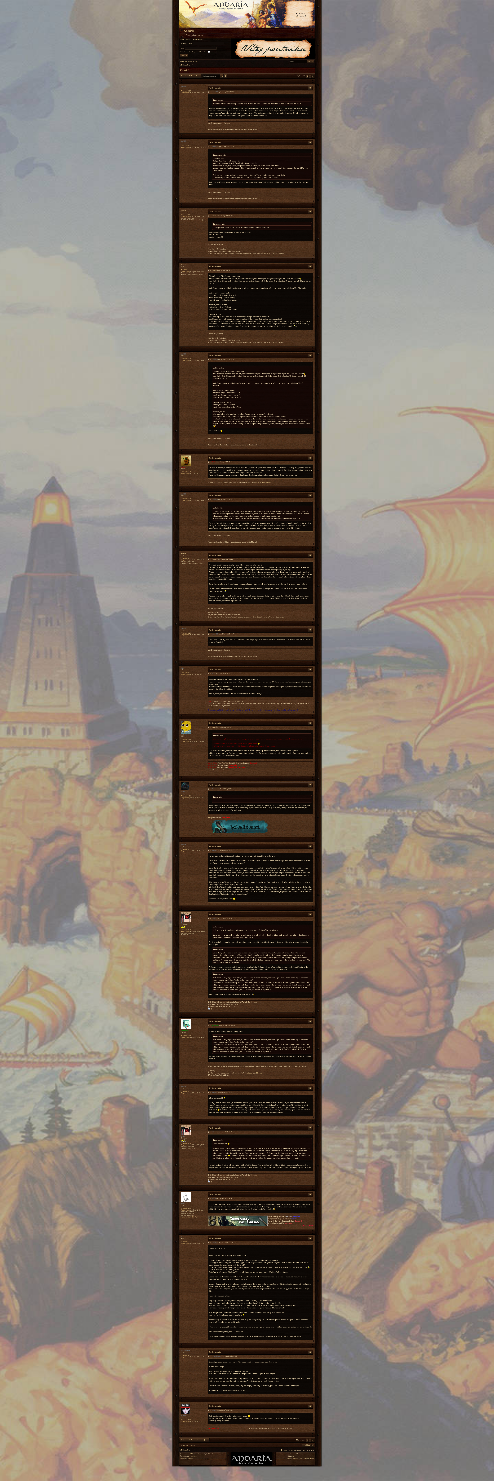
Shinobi (183, 1415)
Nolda (183, 467)
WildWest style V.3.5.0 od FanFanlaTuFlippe (300, 1458)
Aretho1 (184, 1237)
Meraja (210, 818)
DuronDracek (185, 1350)
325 (189, 91)
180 (189, 796)
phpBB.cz (194, 1456)
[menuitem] (300, 13)
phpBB (190, 1453)
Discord (259, 1073)
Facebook (248, 1073)
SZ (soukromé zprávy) (263, 482)
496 (189, 1208)
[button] (307, 76)
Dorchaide (184, 1031)
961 (189, 672)
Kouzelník (185, 70)
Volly (182, 735)
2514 (189, 215)
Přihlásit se (185, 40)
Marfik (183, 1204)
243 (189, 739)
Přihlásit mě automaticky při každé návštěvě (194, 51)
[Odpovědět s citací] (310, 88)
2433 (189, 1035)
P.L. (182, 668)
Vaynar (183, 844)
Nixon (183, 791)
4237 (189, 471)
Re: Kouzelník (215, 88)
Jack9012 (184, 86)
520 (189, 1420)
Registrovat (198, 40)
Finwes (183, 210)
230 (189, 930)
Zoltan (183, 923)
